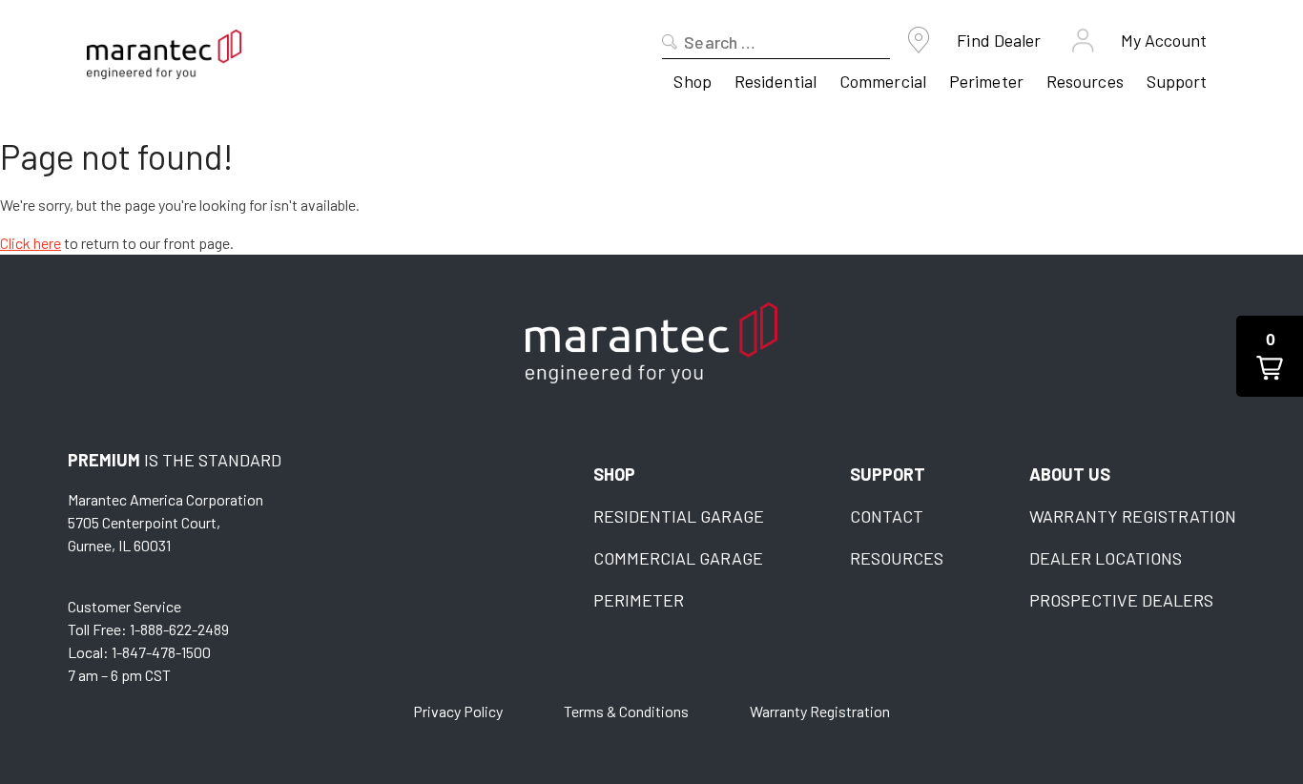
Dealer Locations (1105, 557)
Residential (775, 81)
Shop (692, 81)
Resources (1085, 81)
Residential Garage (678, 515)
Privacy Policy (458, 711)
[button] (1269, 356)
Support (1177, 81)
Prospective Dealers (1121, 599)
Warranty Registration (1132, 515)
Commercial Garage (678, 557)
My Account (1164, 40)
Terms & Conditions (626, 711)
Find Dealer (999, 40)
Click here (30, 243)
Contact (886, 515)
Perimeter (986, 81)
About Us (1069, 474)
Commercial (882, 81)
